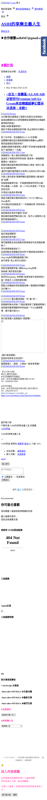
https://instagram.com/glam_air (14, 393)
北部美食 (21, 454)
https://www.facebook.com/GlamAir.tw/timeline (21, 395)
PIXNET (12, 757)
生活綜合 (22, 71)
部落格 (9, 80)
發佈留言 (5, 480)
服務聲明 (28, 760)
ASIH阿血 (5, 429)
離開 (15, 795)
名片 (8, 83)
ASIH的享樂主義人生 (20, 24)
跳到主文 (5, 31)
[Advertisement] (27, 53)
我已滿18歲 (6, 795)
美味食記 (21, 451)
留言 (26, 444)
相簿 (8, 77)
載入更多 (5, 464)
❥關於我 (7, 65)
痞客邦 (20, 444)
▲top (3, 459)
